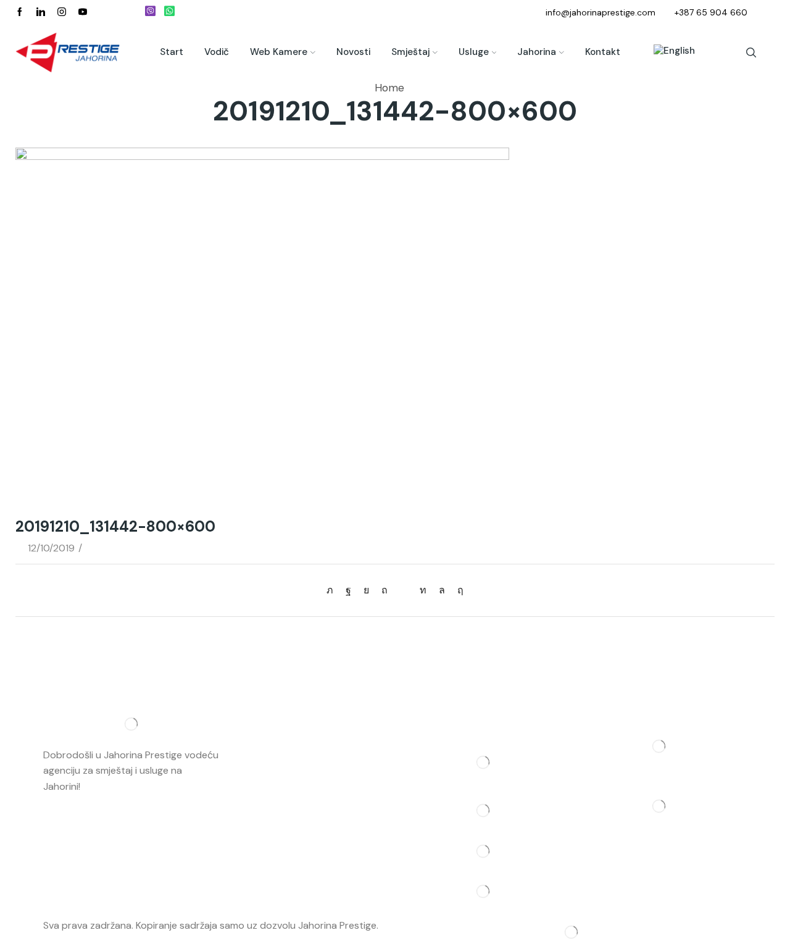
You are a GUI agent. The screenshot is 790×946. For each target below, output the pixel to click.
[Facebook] (19, 12)
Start (171, 52)
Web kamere (278, 52)
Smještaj (410, 52)
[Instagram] (61, 12)
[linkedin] (423, 590)
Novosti (353, 52)
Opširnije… (105, 786)
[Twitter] (332, 590)
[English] (668, 52)
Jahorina (536, 52)
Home (389, 87)
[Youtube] (82, 12)
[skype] (457, 590)
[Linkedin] (40, 12)
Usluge (474, 52)
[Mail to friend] (404, 590)
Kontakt (602, 52)
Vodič (216, 52)
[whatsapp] (442, 590)
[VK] (366, 590)
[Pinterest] (384, 590)
